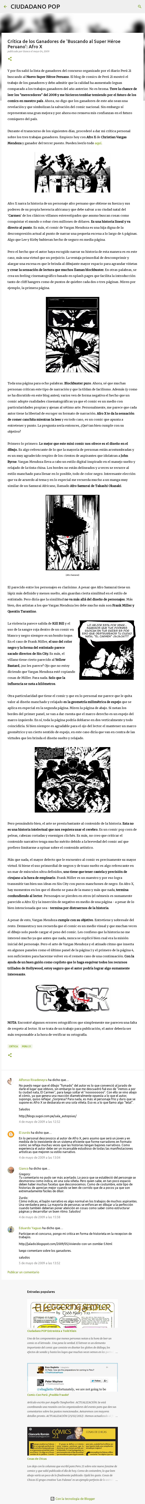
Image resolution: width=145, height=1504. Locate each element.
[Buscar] (65, 6)
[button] (10, 59)
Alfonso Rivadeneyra (33, 1080)
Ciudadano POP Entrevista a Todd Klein (51, 1330)
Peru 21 (26, 1046)
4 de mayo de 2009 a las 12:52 (39, 1121)
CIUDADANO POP (35, 6)
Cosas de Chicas (37, 1458)
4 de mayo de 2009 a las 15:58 (39, 1217)
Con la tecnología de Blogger (75, 1498)
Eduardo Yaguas (30, 1228)
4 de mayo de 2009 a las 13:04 (39, 1157)
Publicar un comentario (23, 1272)
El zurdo (24, 1132)
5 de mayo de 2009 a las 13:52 (39, 1263)
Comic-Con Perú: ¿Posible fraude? (48, 1394)
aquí (98, 143)
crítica (13, 1046)
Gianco (24, 1168)
